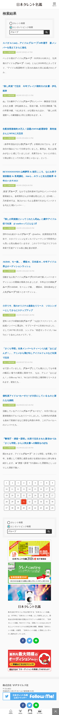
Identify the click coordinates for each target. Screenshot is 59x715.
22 (24, 495)
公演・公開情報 (30, 711)
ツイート (29, 705)
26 (47, 495)
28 (7, 502)
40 (24, 508)
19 (7, 495)
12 (18, 489)
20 (12, 495)
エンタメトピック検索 (23, 27)
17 (47, 489)
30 (18, 502)
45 (52, 508)
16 (41, 489)
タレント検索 (19, 23)
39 (18, 508)
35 (47, 502)
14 (29, 489)
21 (18, 495)
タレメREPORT (39, 711)
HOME (10, 711)
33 (35, 502)
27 (52, 495)
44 (47, 508)
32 (29, 502)
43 (41, 508)
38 (12, 508)
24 (35, 495)
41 (29, 508)
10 (7, 489)
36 (52, 502)
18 (52, 489)
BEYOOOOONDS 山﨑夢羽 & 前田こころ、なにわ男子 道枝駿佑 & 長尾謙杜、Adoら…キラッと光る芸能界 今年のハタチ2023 (29, 176)
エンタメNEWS (20, 711)
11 (12, 489)
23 (29, 495)
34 (41, 502)
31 (24, 502)
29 (12, 502)
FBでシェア (23, 705)
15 (35, 489)
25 (41, 495)
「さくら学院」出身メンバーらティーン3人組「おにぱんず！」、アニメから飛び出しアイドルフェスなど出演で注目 (29, 353)
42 (35, 508)
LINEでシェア (36, 705)
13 (24, 489)
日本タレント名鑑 (29, 4)
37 (7, 508)
